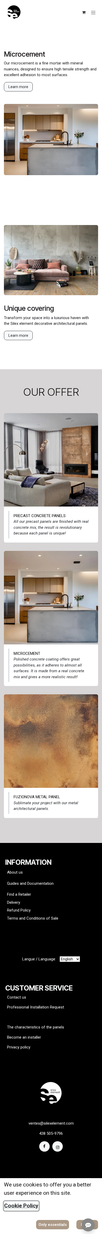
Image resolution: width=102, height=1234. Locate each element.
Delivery (14, 902)
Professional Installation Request (35, 1007)
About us (15, 872)
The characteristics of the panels (35, 1027)
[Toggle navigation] (93, 13)
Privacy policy (18, 1047)
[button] (52, 1225)
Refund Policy (19, 910)
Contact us (17, 997)
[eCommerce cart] (83, 12)
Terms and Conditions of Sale (32, 918)
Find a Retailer (19, 894)
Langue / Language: (39, 959)
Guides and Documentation (30, 883)
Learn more (18, 86)
